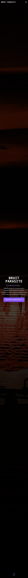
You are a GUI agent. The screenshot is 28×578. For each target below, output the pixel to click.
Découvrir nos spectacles (13, 299)
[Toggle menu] (26, 2)
